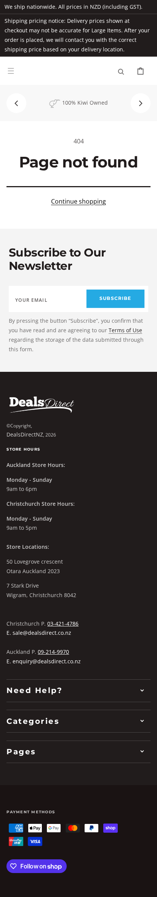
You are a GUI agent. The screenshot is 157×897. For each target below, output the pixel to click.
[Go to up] (146, 886)
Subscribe (115, 298)
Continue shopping (78, 201)
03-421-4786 (62, 623)
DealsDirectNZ (24, 434)
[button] (11, 71)
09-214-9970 (53, 651)
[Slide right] (141, 103)
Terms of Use (125, 330)
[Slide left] (16, 103)
